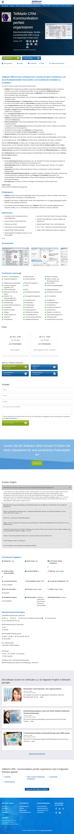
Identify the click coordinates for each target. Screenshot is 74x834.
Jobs (3, 810)
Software (5, 5)
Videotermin (37, 463)
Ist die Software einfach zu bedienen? (14, 540)
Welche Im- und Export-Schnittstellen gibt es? (16, 518)
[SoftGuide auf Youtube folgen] (59, 812)
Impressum (4, 812)
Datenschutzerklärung (11, 418)
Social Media (53, 776)
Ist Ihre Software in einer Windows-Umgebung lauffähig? (19, 545)
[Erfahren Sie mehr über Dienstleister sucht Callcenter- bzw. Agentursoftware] (37, 696)
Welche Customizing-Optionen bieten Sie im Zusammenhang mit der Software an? (27, 535)
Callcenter (7, 776)
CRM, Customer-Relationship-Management (28, 5)
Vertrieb (12, 5)
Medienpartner (23, 810)
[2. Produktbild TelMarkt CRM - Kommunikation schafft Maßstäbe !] (44, 257)
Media (21, 63)
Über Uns (4, 806)
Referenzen (5, 808)
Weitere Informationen (57, 63)
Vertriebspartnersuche (42, 808)
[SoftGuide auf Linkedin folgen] (59, 808)
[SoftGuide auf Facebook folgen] (56, 808)
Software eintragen (24, 806)
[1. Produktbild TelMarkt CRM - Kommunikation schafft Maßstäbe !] (15, 257)
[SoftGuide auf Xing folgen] (56, 812)
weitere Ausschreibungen (37, 754)
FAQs (42, 63)
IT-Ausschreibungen (42, 806)
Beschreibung (8, 63)
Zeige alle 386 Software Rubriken (37, 789)
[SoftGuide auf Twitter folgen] (63, 808)
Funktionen (33, 63)
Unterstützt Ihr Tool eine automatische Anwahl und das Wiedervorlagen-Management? (28, 487)
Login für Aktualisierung (25, 812)
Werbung (21, 808)
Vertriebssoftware (10, 781)
